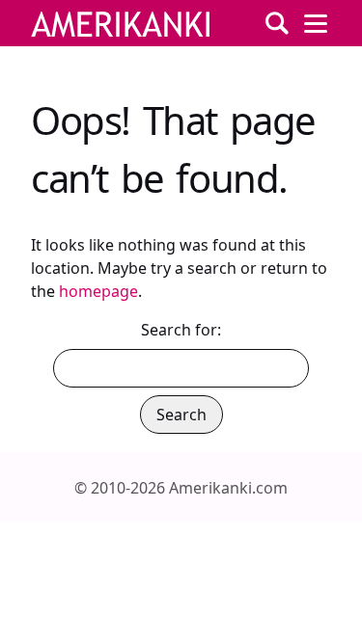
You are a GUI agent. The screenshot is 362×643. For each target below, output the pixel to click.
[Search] (277, 23)
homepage (98, 291)
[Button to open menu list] (315, 23)
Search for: (181, 329)
